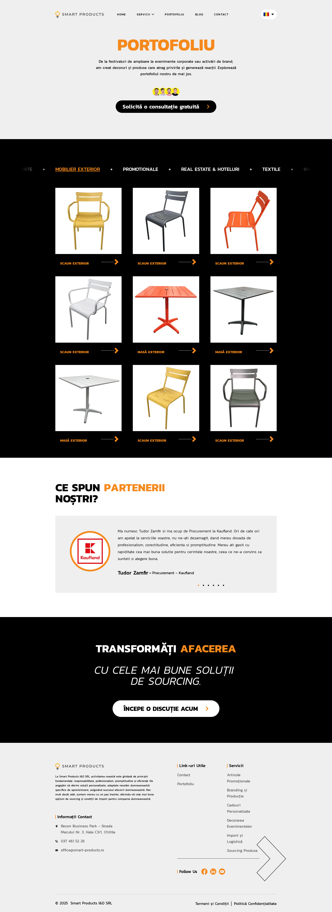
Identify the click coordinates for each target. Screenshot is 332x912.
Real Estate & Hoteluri (210, 169)
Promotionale (140, 169)
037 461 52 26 (73, 841)
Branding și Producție (237, 793)
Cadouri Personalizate (238, 808)
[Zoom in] (88, 226)
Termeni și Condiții (212, 903)
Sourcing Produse (242, 850)
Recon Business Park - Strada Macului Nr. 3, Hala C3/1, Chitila (88, 829)
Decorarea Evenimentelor (239, 823)
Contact (183, 775)
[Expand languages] (269, 14)
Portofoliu (185, 784)
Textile (271, 169)
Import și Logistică (235, 838)
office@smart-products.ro (82, 850)
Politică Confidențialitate (255, 903)
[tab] (198, 585)
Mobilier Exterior (77, 169)
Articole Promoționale (238, 778)
